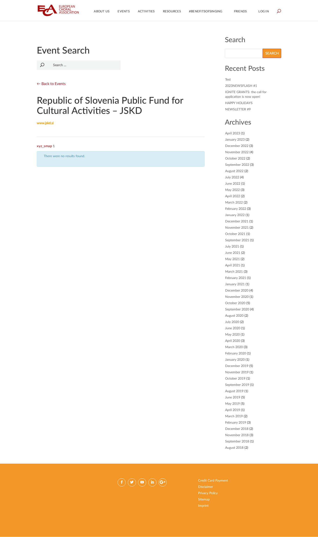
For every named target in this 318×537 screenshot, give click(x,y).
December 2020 (236, 290)
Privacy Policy (208, 493)
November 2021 (237, 227)
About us (101, 11)
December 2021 (236, 221)
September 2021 (237, 240)
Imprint (203, 505)
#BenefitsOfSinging (205, 11)
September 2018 (237, 441)
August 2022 (234, 171)
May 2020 (232, 334)
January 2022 (235, 215)
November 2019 (237, 372)
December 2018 (236, 429)
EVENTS (124, 11)
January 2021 (235, 284)
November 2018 (237, 435)
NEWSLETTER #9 (238, 109)
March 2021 (234, 271)
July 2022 (232, 177)
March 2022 (234, 202)
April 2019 (232, 410)
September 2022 (237, 165)
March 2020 (234, 347)
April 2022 (232, 196)
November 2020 (237, 297)
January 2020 (235, 359)
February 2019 (235, 422)
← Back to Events (51, 84)
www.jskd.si (45, 123)
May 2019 (232, 403)
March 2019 (234, 416)
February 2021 (235, 278)
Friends (240, 11)
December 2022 (236, 146)
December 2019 (236, 366)
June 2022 (232, 183)
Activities (146, 11)
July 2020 (232, 322)
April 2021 (232, 265)
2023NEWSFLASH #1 (241, 86)
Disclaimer (205, 487)
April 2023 (232, 133)
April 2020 (232, 341)
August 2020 (234, 315)
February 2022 (235, 209)
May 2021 (232, 259)
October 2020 (235, 303)
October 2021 (235, 234)
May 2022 (232, 190)
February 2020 (235, 353)
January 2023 (235, 139)
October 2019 (235, 378)
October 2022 (235, 158)
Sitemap (204, 499)
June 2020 (232, 328)
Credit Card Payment (213, 480)
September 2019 (237, 385)
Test (228, 79)
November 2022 (237, 152)
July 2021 (232, 246)
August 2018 (234, 447)
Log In (263, 11)
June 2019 (232, 397)
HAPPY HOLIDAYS (239, 103)
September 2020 (237, 309)
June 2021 (232, 253)
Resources (172, 11)
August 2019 (234, 391)
